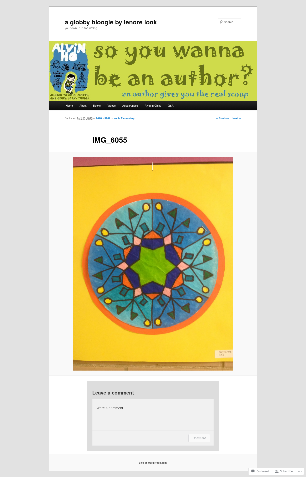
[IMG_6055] (153, 264)
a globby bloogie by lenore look (111, 21)
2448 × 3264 (103, 118)
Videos (111, 105)
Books (97, 105)
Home (69, 105)
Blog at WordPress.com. (153, 463)
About (83, 105)
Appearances (130, 105)
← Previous (222, 118)
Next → (237, 118)
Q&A (171, 105)
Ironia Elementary (124, 118)
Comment (199, 438)
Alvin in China (153, 105)
